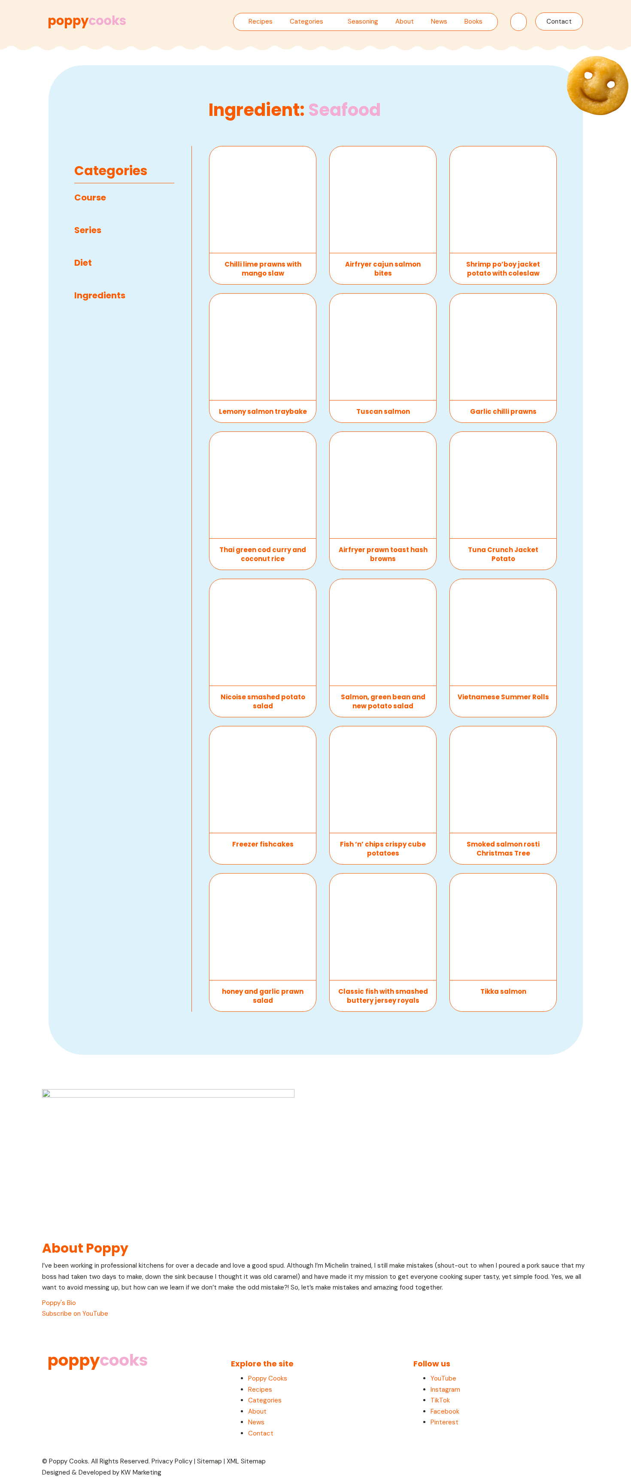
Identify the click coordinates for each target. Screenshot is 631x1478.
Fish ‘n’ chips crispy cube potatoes (383, 849)
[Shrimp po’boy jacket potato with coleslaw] (503, 199)
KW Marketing (141, 1472)
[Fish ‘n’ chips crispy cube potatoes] (383, 779)
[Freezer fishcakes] (262, 779)
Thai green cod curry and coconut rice (262, 554)
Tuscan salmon (383, 411)
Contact (559, 21)
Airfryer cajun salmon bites (383, 269)
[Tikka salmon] (503, 927)
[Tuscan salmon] (383, 347)
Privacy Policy (172, 1461)
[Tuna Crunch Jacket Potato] (503, 485)
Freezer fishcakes (263, 844)
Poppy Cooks (267, 1378)
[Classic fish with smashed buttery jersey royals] (383, 927)
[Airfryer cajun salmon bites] (383, 199)
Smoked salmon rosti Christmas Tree (503, 849)
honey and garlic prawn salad (262, 996)
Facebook (445, 1411)
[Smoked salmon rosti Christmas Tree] (503, 779)
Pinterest (444, 1422)
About (404, 21)
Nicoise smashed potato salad (263, 701)
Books (473, 21)
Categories (306, 21)
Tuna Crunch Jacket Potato (503, 554)
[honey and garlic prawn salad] (262, 927)
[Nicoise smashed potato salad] (262, 632)
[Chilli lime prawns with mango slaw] (262, 199)
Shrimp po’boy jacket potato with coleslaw (503, 269)
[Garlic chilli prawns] (503, 347)
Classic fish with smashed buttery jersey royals (383, 996)
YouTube (443, 1378)
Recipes (261, 21)
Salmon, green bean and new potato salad (383, 701)
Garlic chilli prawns (503, 411)
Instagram (445, 1389)
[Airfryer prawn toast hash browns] (383, 485)
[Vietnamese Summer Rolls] (503, 632)
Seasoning (363, 21)
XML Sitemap (246, 1461)
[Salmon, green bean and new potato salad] (383, 632)
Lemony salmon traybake (263, 411)
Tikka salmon (503, 991)
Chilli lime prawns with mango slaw (262, 269)
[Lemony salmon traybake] (262, 347)
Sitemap (209, 1461)
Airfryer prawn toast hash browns (383, 554)
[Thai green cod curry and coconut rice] (262, 485)
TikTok (440, 1400)
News (439, 21)
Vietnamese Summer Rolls (503, 696)
